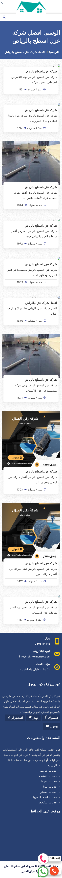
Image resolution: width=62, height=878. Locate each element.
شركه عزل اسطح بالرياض (41, 110)
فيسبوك (52, 717)
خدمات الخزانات (48, 781)
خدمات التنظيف (48, 776)
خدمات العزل (49, 786)
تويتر (35, 717)
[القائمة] (58, 17)
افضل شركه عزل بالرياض (41, 303)
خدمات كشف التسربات (44, 797)
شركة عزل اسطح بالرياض (41, 71)
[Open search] (4, 17)
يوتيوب (53, 726)
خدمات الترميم (48, 770)
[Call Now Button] (54, 871)
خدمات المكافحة (47, 802)
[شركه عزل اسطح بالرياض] (31, 163)
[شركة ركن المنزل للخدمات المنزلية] (31, 7)
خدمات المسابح (48, 792)
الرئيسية (54, 52)
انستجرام (17, 717)
